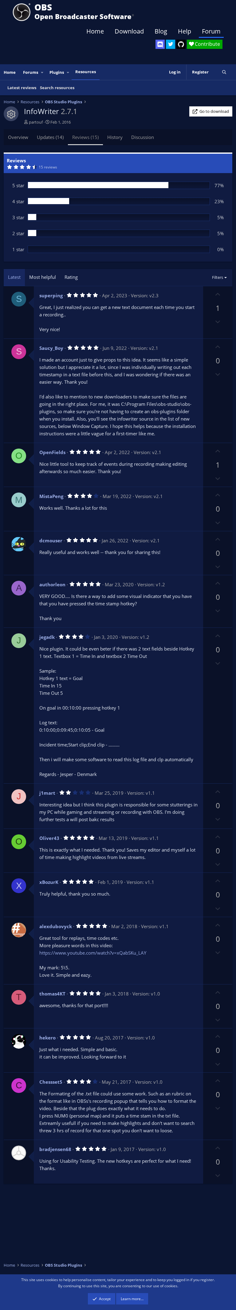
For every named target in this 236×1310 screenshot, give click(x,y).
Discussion (142, 137)
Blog (161, 31)
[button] (42, 72)
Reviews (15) (85, 137)
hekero (47, 1038)
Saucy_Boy (51, 348)
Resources (85, 71)
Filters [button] (217, 277)
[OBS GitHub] (181, 44)
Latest (14, 277)
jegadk (47, 637)
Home (95, 31)
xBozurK (48, 882)
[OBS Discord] (160, 44)
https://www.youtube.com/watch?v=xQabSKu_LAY (92, 953)
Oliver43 (49, 838)
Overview (18, 137)
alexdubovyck (55, 926)
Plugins (56, 72)
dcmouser (50, 540)
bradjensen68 (55, 1149)
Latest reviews (21, 87)
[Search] (224, 72)
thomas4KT (52, 994)
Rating (71, 277)
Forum (211, 31)
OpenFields (52, 452)
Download (129, 31)
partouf (36, 122)
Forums (30, 72)
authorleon (52, 584)
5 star (18, 185)
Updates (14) (50, 137)
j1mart (47, 793)
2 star (18, 233)
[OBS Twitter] (170, 44)
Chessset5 (50, 1082)
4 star (18, 201)
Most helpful (42, 277)
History (115, 137)
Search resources (57, 87)
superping (51, 295)
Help (184, 31)
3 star (18, 217)
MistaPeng (51, 496)
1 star (18, 249)
